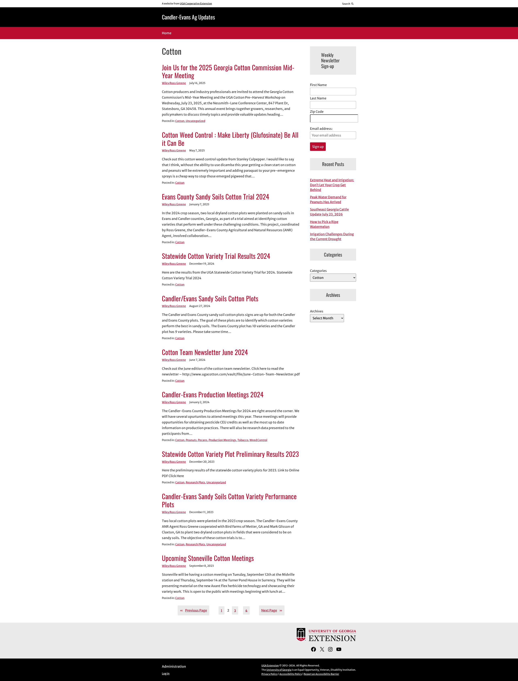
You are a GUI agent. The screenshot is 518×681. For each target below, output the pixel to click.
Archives (316, 311)
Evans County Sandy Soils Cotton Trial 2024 (215, 197)
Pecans (202, 440)
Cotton (180, 121)
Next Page (271, 610)
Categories (318, 271)
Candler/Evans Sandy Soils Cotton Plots (210, 298)
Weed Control (258, 440)
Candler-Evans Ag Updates (188, 17)
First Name (318, 85)
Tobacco (242, 440)
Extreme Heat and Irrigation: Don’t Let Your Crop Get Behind (332, 185)
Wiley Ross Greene (174, 83)
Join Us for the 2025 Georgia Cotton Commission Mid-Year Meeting (228, 71)
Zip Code (317, 112)
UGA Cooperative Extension (196, 3)
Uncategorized (195, 121)
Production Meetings (222, 440)
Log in (166, 673)
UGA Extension (270, 665)
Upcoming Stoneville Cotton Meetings (208, 558)
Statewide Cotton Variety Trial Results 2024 (216, 256)
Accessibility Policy (290, 674)
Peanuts (191, 440)
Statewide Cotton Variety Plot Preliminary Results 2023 (230, 454)
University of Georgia (278, 669)
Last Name (318, 98)
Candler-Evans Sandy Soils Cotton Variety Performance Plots (229, 500)
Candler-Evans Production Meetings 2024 (212, 394)
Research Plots (195, 482)
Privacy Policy (269, 674)
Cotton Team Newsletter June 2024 (205, 352)
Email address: (321, 129)
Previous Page (193, 610)
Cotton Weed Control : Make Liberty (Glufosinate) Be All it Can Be (230, 139)
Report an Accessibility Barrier (321, 674)
